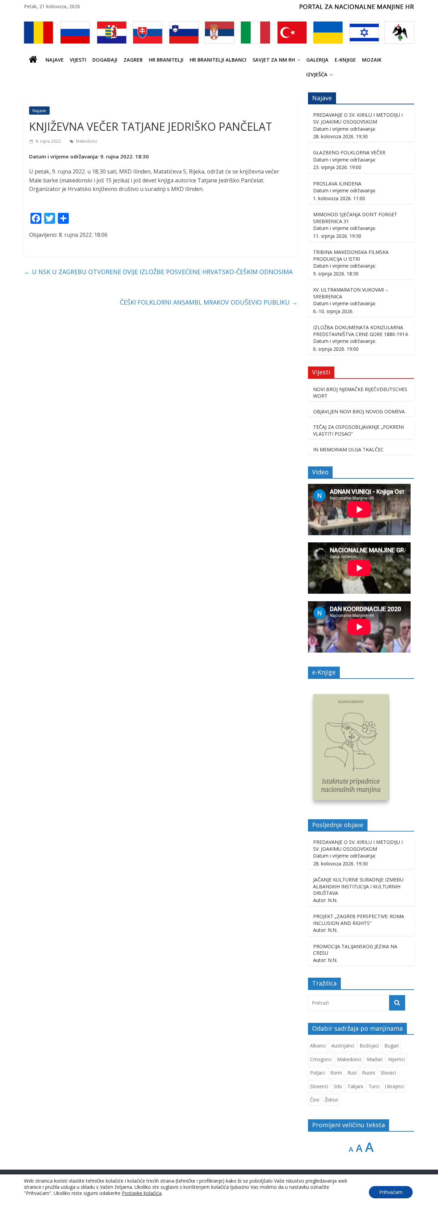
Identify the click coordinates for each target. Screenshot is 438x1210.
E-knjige (345, 59)
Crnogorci (321, 1059)
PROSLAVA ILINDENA (337, 183)
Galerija (317, 59)
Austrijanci (342, 1045)
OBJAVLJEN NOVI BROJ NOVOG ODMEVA (359, 411)
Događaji (104, 59)
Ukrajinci (394, 1086)
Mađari (375, 1059)
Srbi (338, 1086)
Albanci (318, 1045)
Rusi (352, 1072)
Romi (336, 1072)
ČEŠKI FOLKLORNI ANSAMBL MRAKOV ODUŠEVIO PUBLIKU (209, 302)
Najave (55, 59)
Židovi (331, 1099)
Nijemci (396, 1059)
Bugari (391, 1045)
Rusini (368, 1072)
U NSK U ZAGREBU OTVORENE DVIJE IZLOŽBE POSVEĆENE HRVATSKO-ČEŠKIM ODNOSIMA (158, 272)
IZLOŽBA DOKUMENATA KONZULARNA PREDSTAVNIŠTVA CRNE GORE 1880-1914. (361, 330)
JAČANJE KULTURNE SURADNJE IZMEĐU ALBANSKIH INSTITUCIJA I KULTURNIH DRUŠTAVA (358, 886)
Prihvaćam (390, 1192)
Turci (374, 1086)
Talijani (355, 1086)
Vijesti (78, 59)
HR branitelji (166, 59)
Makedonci (86, 141)
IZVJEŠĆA (316, 74)
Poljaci (317, 1072)
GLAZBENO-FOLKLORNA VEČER (349, 152)
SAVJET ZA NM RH (274, 59)
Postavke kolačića (142, 1193)
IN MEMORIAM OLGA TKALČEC (348, 449)
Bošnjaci (369, 1045)
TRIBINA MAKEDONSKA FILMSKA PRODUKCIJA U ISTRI (351, 255)
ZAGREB (133, 59)
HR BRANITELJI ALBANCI (218, 59)
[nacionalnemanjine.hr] (33, 59)
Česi (314, 1099)
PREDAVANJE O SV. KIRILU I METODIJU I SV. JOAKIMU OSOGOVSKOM (358, 118)
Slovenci (319, 1086)
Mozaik (372, 59)
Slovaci (388, 1072)
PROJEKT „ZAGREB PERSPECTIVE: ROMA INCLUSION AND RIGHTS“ (358, 919)
